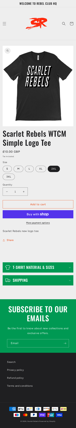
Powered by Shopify (47, 421)
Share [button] (10, 240)
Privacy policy (15, 369)
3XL (8, 176)
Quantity (7, 184)
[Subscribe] (65, 343)
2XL (53, 168)
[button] (4, 24)
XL (40, 168)
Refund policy (15, 377)
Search (11, 362)
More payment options (38, 223)
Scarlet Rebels (33, 421)
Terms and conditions (20, 385)
